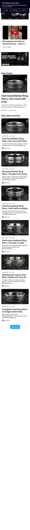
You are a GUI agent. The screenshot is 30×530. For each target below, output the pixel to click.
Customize (15, 10)
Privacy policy (11, 5)
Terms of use (21, 5)
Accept (6, 10)
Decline (24, 10)
